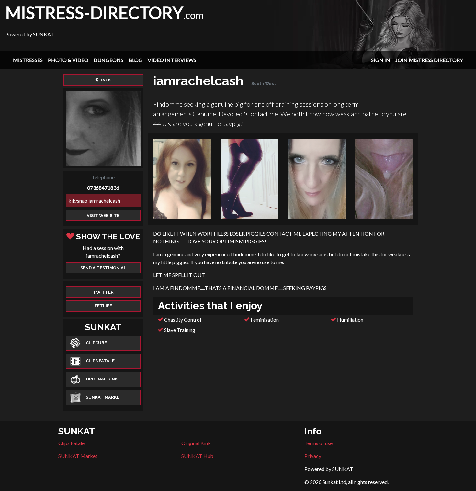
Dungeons (108, 60)
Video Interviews (172, 60)
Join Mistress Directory (429, 60)
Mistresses (28, 60)
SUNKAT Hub (197, 456)
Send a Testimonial (103, 267)
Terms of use (318, 443)
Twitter (103, 292)
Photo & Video (68, 60)
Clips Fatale (71, 443)
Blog (135, 60)
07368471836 (103, 188)
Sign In (380, 60)
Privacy (312, 456)
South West (263, 83)
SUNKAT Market (77, 456)
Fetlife (103, 306)
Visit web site (103, 215)
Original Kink (196, 443)
